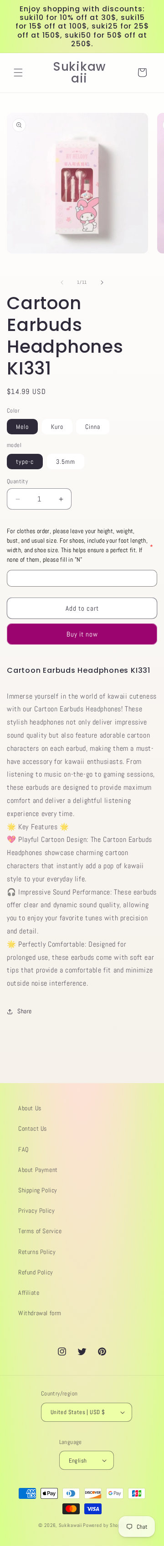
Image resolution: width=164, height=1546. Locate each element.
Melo (22, 427)
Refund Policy (35, 1272)
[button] (18, 73)
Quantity (17, 481)
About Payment (38, 1170)
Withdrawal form (40, 1313)
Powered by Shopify (104, 1525)
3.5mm (65, 461)
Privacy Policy (36, 1210)
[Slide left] (62, 282)
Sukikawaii (70, 1525)
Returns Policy (37, 1252)
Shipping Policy (37, 1190)
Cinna (92, 427)
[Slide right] (102, 282)
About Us (29, 1108)
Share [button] (24, 1011)
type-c (25, 461)
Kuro (57, 427)
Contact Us (32, 1128)
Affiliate (28, 1292)
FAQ (23, 1149)
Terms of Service (40, 1231)
